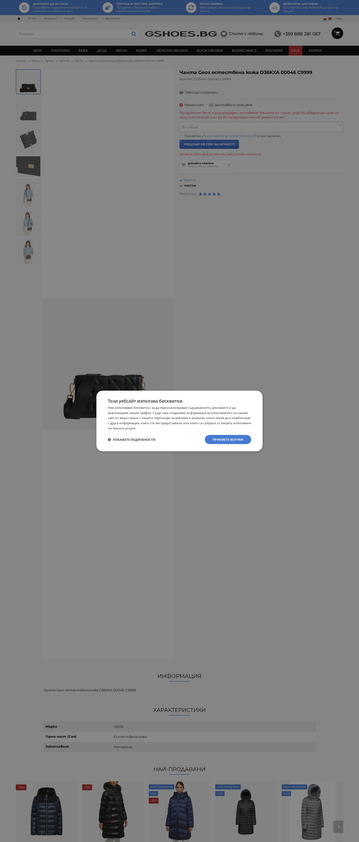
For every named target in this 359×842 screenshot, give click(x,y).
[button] (131, 439)
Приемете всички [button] (228, 439)
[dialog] (179, 421)
